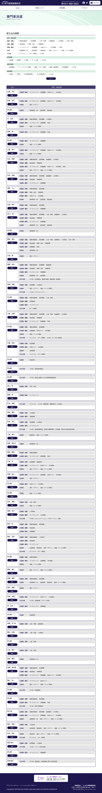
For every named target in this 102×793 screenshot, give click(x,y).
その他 (42, 54)
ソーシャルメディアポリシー (29, 785)
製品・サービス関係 (67, 50)
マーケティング (24, 47)
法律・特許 (70, 41)
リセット (51, 78)
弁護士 (11, 74)
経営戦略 (33, 41)
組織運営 (52, 41)
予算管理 (40, 44)
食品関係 (12, 67)
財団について (40, 8)
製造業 (11, 60)
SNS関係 (53, 47)
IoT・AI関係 (33, 54)
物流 (61, 47)
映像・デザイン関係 (40, 67)
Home (18, 8)
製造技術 (43, 50)
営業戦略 (34, 47)
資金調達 (22, 44)
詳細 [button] (12, 95)
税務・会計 (31, 44)
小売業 (26, 60)
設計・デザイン (53, 50)
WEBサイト (44, 47)
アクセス (84, 8)
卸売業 (19, 60)
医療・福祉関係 (54, 67)
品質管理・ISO (24, 50)
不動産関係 (65, 67)
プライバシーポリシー (13, 785)
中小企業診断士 (41, 74)
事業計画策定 (23, 41)
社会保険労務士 (28, 74)
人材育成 (60, 41)
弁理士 (19, 74)
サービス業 (35, 60)
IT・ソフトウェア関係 (24, 67)
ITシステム (23, 54)
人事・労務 (43, 41)
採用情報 (62, 8)
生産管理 (34, 50)
